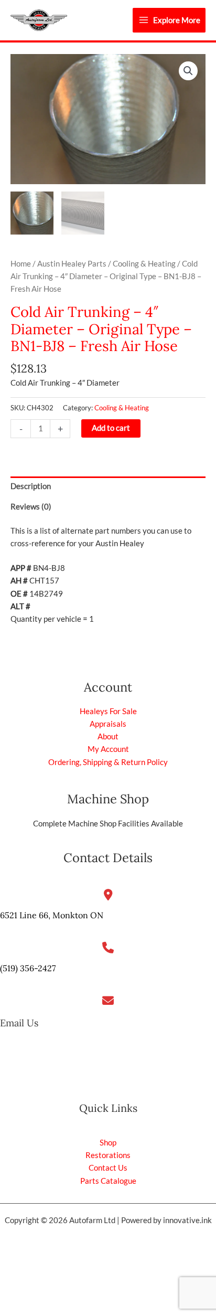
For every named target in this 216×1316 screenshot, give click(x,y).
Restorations (108, 1155)
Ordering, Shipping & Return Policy (108, 762)
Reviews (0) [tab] (30, 506)
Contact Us (108, 1167)
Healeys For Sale (108, 711)
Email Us (19, 1023)
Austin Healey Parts (71, 263)
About (108, 736)
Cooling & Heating (144, 263)
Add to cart (111, 427)
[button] (188, 70)
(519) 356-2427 (28, 968)
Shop (108, 1142)
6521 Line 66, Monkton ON (51, 915)
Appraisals (108, 723)
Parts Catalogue (108, 1180)
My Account (108, 749)
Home (20, 263)
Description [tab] (30, 486)
